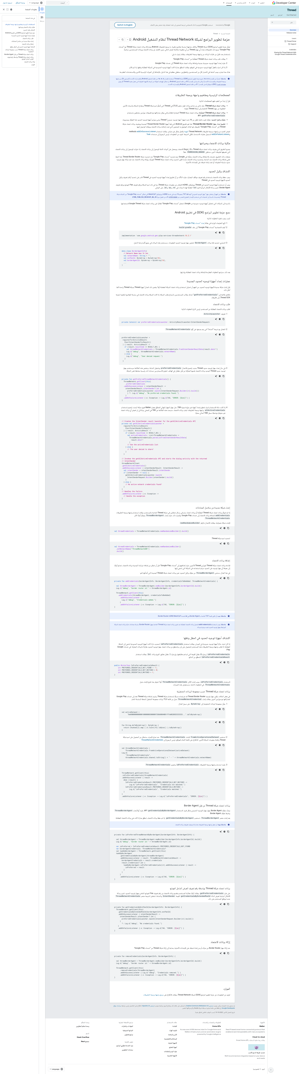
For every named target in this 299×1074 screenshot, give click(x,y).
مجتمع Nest (85, 1041)
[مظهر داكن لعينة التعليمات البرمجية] (220, 232)
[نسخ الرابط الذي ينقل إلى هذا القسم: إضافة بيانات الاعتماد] (209, 560)
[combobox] (57, 3)
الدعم (272, 15)
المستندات (229, 3)
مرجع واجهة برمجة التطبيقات (153, 995)
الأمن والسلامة (172, 1035)
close (3, 9)
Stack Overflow (83, 1037)
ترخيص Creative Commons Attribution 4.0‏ (199, 1006)
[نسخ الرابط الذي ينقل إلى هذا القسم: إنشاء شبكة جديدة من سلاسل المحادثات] (193, 507)
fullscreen (7, 9)
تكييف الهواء (173, 1030)
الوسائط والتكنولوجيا (170, 1039)
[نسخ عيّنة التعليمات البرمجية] (223, 232)
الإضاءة (175, 1026)
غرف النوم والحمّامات (170, 1051)
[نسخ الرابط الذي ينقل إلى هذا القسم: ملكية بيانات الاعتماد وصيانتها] (197, 143)
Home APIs (216, 1026)
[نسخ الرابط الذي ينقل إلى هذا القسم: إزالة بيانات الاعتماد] (208, 942)
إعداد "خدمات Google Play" (194, 223)
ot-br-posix (173, 197)
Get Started (291, 15)
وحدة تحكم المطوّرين (82, 1026)
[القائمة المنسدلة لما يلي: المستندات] (223, 3)
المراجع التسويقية (128, 1030)
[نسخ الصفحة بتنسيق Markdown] (123, 40)
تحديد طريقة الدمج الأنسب (256, 1053)
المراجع (280, 15)
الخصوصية (256, 1069)
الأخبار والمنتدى (241, 3)
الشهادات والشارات (127, 1026)
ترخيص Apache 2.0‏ (148, 1006)
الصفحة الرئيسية (225, 33)
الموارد (253, 3)
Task (148, 134)
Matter (262, 1026)
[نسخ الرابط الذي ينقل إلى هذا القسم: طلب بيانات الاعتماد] (210, 304)
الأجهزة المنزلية (172, 1043)
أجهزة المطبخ (173, 1047)
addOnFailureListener (220, 134)
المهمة (186, 131)
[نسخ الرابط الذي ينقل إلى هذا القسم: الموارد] (221, 989)
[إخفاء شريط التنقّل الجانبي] (271, 1069)
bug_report (11, 9)
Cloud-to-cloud (258, 1037)
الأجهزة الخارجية (172, 1056)
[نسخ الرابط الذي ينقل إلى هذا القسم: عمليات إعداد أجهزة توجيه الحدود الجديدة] (184, 281)
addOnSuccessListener (146, 131)
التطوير (262, 3)
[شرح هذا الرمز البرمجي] (216, 232)
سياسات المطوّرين (127, 1050)
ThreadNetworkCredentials (152, 740)
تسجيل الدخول (7, 3)
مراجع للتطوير (129, 1035)
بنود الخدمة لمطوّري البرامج (124, 1046)
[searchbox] (283, 22)
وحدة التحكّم (20, 3)
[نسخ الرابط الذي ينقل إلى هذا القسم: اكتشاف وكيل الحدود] (206, 171)
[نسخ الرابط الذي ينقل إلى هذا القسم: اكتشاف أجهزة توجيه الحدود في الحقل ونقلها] (181, 638)
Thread (291, 10)
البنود (263, 1069)
